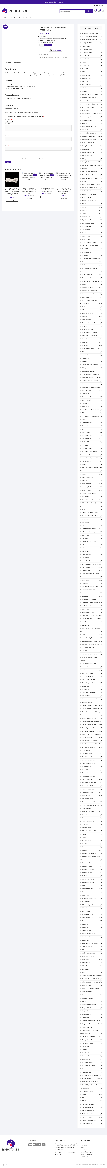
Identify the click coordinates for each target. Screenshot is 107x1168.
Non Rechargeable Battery (89, 663)
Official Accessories (87, 676)
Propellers (85, 824)
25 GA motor (85, 68)
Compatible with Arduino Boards (91, 258)
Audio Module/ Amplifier (89, 126)
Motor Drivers (86, 634)
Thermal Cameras (87, 1027)
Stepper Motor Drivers (88, 1008)
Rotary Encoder (86, 911)
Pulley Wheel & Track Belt (89, 831)
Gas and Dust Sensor (88, 426)
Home (5, 17)
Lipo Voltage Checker (88, 567)
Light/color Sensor (87, 554)
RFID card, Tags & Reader (89, 905)
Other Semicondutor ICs (88, 747)
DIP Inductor (85, 310)
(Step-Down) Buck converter (89, 36)
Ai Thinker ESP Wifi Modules (90, 104)
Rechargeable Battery (88, 882)
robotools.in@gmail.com (62, 1155)
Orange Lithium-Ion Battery (89, 705)
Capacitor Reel (86, 217)
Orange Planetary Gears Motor (90, 708)
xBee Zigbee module (87, 1123)
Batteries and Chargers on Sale (90, 139)
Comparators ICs (86, 255)
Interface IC (85, 480)
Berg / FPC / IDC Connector (89, 171)
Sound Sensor (86, 995)
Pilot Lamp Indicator (87, 779)
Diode (83, 307)
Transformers (85, 1046)
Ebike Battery (85, 358)
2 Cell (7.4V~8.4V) (87, 62)
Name (7, 136)
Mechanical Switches (88, 606)
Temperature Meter (87, 1024)
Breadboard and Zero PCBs (89, 188)
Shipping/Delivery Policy (87, 1152)
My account (101, 5)
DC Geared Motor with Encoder (90, 281)
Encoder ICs (85, 393)
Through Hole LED (87, 1040)
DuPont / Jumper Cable (88, 352)
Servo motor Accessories (89, 934)
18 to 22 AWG (85, 59)
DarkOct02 (78, 1164)
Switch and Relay (86, 1014)
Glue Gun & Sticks (87, 435)
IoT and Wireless (86, 490)
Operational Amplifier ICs (89, 692)
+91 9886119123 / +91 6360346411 (65, 1152)
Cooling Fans (85, 265)
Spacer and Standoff (87, 998)
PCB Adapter (85, 770)
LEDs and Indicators (87, 545)
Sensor (84, 921)
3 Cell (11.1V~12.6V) (87, 72)
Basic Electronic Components (90, 136)
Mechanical (85, 596)
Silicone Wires (86, 950)
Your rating (8, 119)
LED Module (85, 538)
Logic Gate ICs (86, 580)
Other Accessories (87, 737)
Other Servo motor (87, 753)
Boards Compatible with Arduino (91, 184)
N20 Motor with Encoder (89, 651)
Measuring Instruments (88, 590)
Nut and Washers (86, 667)
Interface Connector (87, 477)
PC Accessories (86, 766)
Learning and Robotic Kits (53, 57)
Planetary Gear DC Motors (89, 786)
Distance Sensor (86, 319)
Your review (8, 123)
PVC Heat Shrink (86, 840)
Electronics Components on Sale (91, 387)
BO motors (85, 181)
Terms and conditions (86, 1154)
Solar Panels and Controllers (90, 982)
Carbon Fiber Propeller (88, 223)
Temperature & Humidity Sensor (91, 1020)
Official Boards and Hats (88, 679)
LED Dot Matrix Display (88, 532)
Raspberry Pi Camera (88, 863)
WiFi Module (85, 1101)
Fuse (83, 419)
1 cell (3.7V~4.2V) (87, 43)
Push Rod (84, 837)
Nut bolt (84, 670)
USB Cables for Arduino (88, 1065)
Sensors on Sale (86, 930)
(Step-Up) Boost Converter (89, 39)
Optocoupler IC (86, 696)
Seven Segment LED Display (90, 943)
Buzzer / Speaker (86, 197)
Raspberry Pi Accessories (89, 853)
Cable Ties (85, 204)
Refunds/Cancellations (87, 1151)
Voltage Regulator (87, 1078)
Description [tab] (8, 62)
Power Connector (87, 808)
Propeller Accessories (88, 821)
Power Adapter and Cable (89, 802)
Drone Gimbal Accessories (89, 335)
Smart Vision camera (88, 956)
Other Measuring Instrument (89, 740)
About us (12, 17)
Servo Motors (86, 940)
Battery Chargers (86, 149)
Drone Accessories (87, 329)
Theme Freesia (91, 1164)
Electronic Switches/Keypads (90, 381)
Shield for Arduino (87, 946)
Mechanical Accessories (89, 599)
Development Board (87, 287)
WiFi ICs (84, 1098)
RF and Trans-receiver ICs (89, 898)
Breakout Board (86, 191)
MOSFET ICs (85, 625)
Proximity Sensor (86, 827)
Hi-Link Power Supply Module (90, 458)
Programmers (86, 818)
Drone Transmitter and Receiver (90, 348)
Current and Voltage (87, 278)
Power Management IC (88, 811)
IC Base (84, 464)
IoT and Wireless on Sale (89, 493)
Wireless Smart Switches (89, 1114)
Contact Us (27, 17)
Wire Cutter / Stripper (88, 1104)
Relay (83, 885)
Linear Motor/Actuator (88, 561)
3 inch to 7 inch (86, 75)
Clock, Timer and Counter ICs (90, 242)
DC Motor (84, 284)
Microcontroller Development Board (92, 615)
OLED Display (85, 686)
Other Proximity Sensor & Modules (91, 744)
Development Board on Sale (89, 290)
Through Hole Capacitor (88, 1036)
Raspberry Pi (85, 847)
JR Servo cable (86, 509)
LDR (83, 525)
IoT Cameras (85, 496)
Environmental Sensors (88, 397)
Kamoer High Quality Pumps (90, 512)
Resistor (84, 892)
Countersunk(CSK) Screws (89, 268)
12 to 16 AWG (85, 56)
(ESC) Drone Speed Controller (90, 33)
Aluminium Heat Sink (88, 107)
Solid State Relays (87, 991)
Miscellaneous (86, 622)
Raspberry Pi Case (87, 866)
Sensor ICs (85, 924)
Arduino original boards (88, 117)
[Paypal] (39, 1145)
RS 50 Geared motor (87, 914)
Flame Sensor (86, 406)
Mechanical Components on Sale (91, 602)
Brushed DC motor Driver (89, 194)
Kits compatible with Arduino (90, 516)
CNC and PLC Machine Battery (90, 245)
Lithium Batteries (86, 570)
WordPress (102, 1164)
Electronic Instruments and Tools (91, 374)
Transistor (85, 1049)
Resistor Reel (85, 895)
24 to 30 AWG (85, 65)
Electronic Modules (87, 377)
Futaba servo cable (87, 422)
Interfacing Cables (87, 487)
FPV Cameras (86, 413)
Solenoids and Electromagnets (90, 988)
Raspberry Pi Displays (88, 869)
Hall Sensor (85, 445)
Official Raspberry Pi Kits (89, 683)
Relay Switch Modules (88, 888)
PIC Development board (88, 776)
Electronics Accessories (89, 384)
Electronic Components (88, 371)
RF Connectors (86, 901)
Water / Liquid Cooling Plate (90, 1081)
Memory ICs (85, 609)
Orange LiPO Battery (87, 702)
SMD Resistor (86, 969)
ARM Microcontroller (88, 120)
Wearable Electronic (87, 1091)
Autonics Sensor (86, 130)
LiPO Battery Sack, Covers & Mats (91, 564)
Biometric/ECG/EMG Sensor (90, 175)
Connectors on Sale (87, 262)
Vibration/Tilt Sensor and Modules (91, 1075)
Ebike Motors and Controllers (90, 364)
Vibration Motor (86, 1072)
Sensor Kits (85, 927)
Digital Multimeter (87, 297)
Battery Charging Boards (88, 152)
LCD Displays (85, 522)
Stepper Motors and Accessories (91, 1011)
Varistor (84, 1069)
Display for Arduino (87, 313)
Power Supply (85, 815)
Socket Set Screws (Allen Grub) (90, 979)
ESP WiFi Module (86, 400)
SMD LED (84, 966)
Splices (84, 1001)
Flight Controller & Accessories (90, 410)
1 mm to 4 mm (86, 46)
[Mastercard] (30, 1145)
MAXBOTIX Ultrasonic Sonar (90, 586)
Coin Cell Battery (86, 249)
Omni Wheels (85, 689)
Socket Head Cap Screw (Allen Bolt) (92, 975)
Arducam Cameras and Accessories (92, 114)
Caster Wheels (86, 229)
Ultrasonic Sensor (87, 1056)
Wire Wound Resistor (88, 1110)
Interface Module (86, 483)
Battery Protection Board (89, 165)
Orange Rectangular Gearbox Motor (91, 721)
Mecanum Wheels (87, 593)
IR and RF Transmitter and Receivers (92, 500)
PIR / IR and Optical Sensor (89, 782)
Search (89, 11)
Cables (84, 207)
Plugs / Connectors (87, 792)
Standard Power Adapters (89, 1004)
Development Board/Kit (88, 294)
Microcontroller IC (87, 618)
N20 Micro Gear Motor (88, 647)
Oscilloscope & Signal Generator (91, 734)
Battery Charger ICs (87, 146)
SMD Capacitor (86, 959)
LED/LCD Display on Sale (89, 541)
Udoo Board (85, 1053)
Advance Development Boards (90, 101)
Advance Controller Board (89, 97)
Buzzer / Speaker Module (89, 200)
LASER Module (86, 519)
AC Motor (84, 91)
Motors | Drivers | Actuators (89, 641)
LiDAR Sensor (86, 548)
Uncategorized (86, 1059)
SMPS (83, 972)
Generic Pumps (86, 432)
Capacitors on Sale (87, 220)
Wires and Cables (87, 1117)
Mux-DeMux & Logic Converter (90, 644)
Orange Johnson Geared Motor (90, 699)
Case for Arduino (86, 226)
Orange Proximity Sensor (89, 718)
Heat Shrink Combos (88, 448)
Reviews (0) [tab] (17, 62)
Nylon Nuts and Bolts (88, 673)
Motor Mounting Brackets (89, 638)
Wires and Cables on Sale (89, 1120)
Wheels (84, 1094)
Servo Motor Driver (87, 937)
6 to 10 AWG (85, 81)
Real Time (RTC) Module (88, 879)
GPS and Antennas (87, 438)
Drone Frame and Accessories (90, 332)
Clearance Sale (86, 239)
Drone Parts (85, 345)
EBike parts (85, 368)
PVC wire (84, 843)
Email (7, 145)
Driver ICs (84, 326)
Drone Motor (85, 342)
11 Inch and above (87, 49)
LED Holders (85, 535)
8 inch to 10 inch (86, 85)
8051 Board (85, 88)
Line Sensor (85, 557)
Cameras (84, 210)
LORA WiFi (85, 583)
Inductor (84, 474)
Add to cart (48, 45)
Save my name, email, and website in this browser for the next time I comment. (27, 159)
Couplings (85, 271)
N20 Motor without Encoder (89, 654)
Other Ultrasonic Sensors (89, 757)
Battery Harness (86, 159)
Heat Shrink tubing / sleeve (89, 451)
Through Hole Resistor (88, 1043)
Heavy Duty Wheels (87, 455)
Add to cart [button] (12, 200)
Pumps (84, 834)
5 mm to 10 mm (86, 78)
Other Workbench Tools (88, 760)
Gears (83, 429)
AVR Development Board (89, 133)
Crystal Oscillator (87, 274)
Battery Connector (87, 155)
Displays (84, 316)
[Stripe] (43, 1145)
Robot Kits (64, 57)
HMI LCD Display (86, 461)
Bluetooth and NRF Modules (90, 178)
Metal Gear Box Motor (88, 612)
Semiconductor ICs (87, 917)
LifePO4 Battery (86, 551)
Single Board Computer (88, 953)
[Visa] (35, 1145)
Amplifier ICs (85, 110)
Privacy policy (84, 1156)
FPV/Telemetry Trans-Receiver (90, 416)
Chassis (84, 233)
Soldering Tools (86, 985)
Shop (19, 17)
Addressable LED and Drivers (90, 94)
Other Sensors (86, 750)
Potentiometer (86, 795)
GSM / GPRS (85, 442)
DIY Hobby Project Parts (88, 323)
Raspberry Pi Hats (87, 872)
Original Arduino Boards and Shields (92, 731)
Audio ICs (84, 123)
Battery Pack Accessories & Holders (92, 162)
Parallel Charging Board (88, 763)
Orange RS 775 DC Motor (89, 724)
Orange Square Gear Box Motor (90, 728)
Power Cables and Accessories (90, 805)
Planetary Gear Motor (88, 789)
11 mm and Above (87, 52)
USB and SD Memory (87, 1062)
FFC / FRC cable (86, 403)
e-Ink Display (85, 355)
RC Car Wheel (86, 876)
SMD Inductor (86, 963)
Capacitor (84, 213)
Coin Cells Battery (87, 252)
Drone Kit (84, 339)
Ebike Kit (84, 361)
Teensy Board (85, 1017)
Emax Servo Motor (87, 390)
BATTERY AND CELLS (88, 142)
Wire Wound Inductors (88, 1107)
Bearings (84, 168)
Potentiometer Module (88, 798)
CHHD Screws (86, 236)
